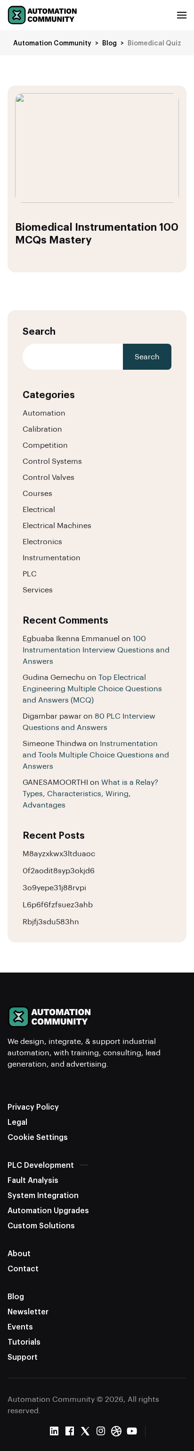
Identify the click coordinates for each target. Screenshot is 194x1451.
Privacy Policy (33, 1106)
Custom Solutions (41, 1225)
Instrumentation (52, 557)
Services (38, 589)
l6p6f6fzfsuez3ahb (58, 904)
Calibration (42, 428)
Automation (44, 412)
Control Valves (48, 476)
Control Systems (52, 460)
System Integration (43, 1194)
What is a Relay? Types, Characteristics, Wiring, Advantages (90, 793)
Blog (16, 1296)
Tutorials (24, 1341)
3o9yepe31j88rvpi (54, 887)
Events (20, 1326)
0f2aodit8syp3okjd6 (59, 870)
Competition (45, 444)
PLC (30, 573)
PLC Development (41, 1164)
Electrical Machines (57, 525)
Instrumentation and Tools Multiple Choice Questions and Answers (96, 754)
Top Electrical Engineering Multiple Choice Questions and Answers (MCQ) (92, 688)
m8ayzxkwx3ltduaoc (59, 853)
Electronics (42, 541)
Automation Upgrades (48, 1210)
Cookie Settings (38, 1136)
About (19, 1253)
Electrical (39, 508)
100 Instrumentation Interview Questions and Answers (96, 649)
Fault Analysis (33, 1179)
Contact (23, 1268)
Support (23, 1356)
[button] (181, 15)
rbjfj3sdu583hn (51, 921)
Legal (17, 1121)
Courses (37, 492)
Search (39, 331)
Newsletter (28, 1311)
